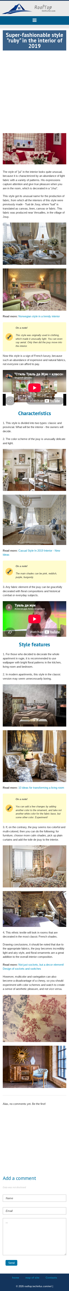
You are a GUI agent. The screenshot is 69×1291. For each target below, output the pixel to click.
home (15, 1277)
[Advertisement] (34, 84)
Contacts (51, 1277)
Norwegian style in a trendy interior (39, 316)
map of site (32, 1277)
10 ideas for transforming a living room (41, 787)
